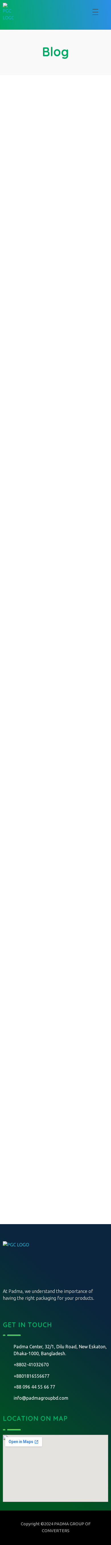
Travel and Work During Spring (51, 584)
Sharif (66, 142)
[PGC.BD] (24, 1262)
